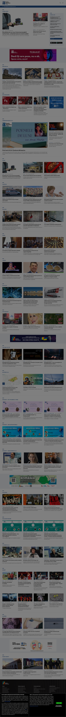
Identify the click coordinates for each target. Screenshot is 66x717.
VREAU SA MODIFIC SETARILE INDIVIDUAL (58, 706)
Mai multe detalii (7, 701)
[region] (33, 705)
